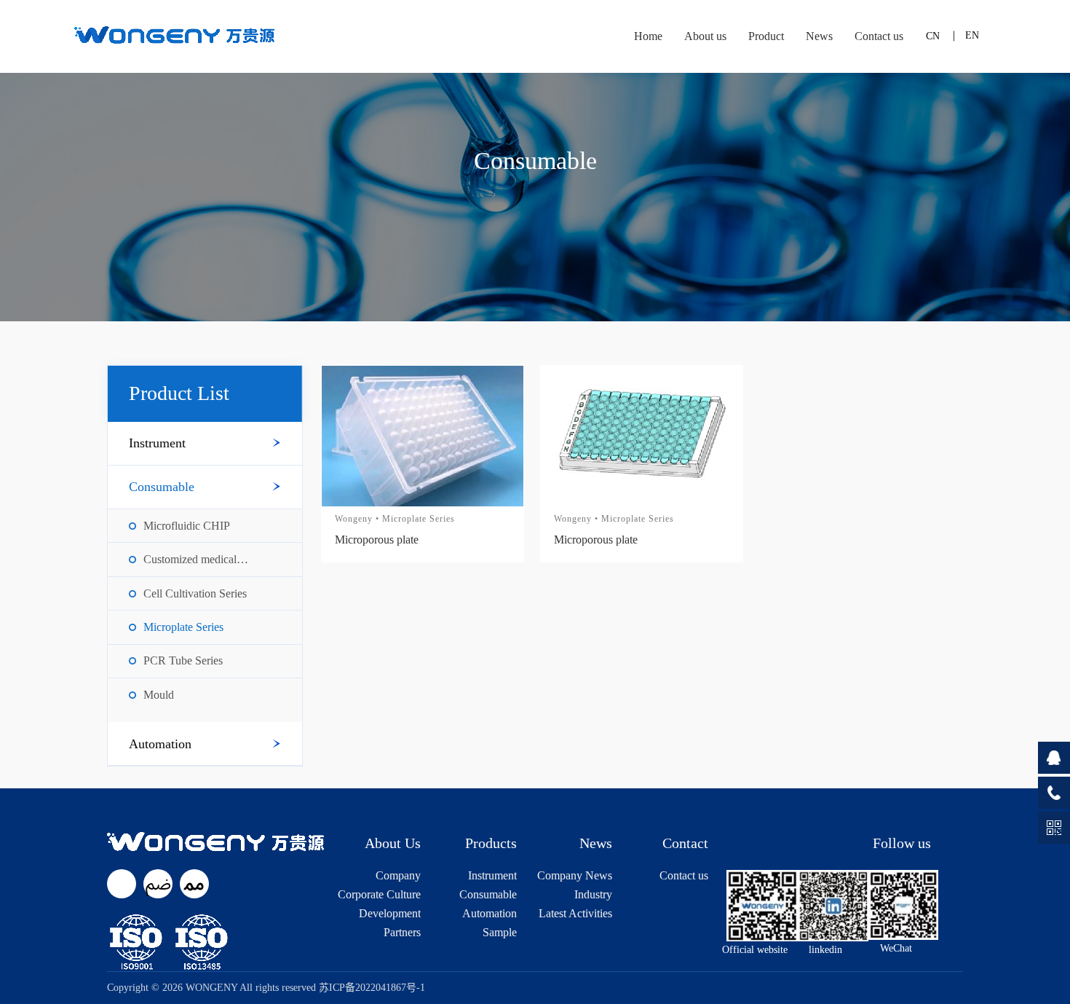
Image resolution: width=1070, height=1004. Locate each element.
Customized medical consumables (190, 559)
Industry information (585, 895)
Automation (160, 743)
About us (705, 36)
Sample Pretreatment (487, 932)
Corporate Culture (379, 895)
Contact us (879, 36)
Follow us (902, 843)
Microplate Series (183, 627)
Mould (158, 695)
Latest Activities (575, 913)
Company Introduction (393, 876)
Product (766, 36)
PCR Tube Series (183, 661)
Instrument (157, 443)
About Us (393, 843)
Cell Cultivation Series (195, 594)
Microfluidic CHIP (186, 526)
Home (648, 36)
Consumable (161, 486)
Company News (574, 876)
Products (491, 843)
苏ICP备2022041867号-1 (372, 987)
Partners (402, 932)
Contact (685, 843)
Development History (390, 913)
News (819, 36)
